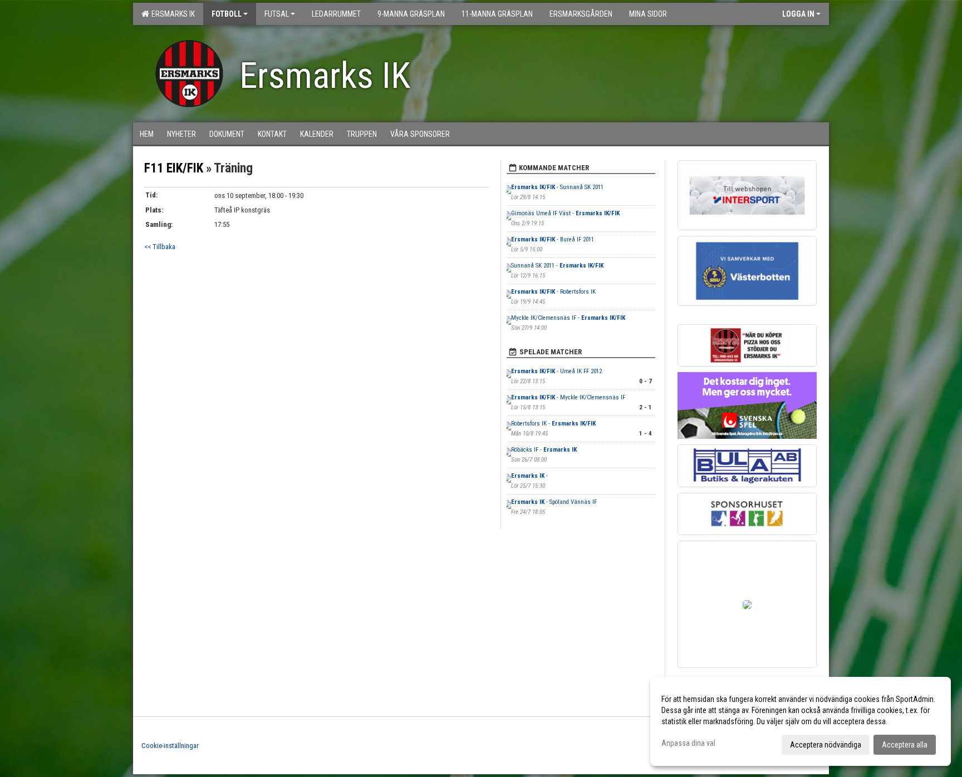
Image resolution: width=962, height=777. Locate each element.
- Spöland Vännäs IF (554, 502)
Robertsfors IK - (553, 423)
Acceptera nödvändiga (825, 744)
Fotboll (227, 13)
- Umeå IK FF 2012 (556, 371)
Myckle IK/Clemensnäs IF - (568, 317)
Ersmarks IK (171, 13)
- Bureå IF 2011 (552, 239)
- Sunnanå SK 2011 (557, 187)
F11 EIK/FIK (173, 168)
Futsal (276, 13)
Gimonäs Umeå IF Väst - (565, 213)
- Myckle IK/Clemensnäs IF (568, 397)
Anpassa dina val (688, 743)
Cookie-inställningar (170, 745)
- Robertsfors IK (553, 291)
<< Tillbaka (159, 246)
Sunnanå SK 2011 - (557, 265)
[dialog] (800, 721)
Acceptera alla (904, 744)
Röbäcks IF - (544, 449)
